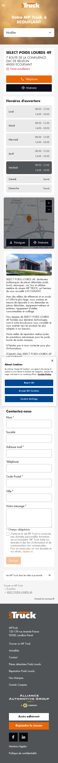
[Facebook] (13, 737)
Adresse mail (14, 447)
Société (10, 432)
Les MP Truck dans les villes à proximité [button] (24, 575)
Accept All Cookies (29, 391)
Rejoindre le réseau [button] (29, 725)
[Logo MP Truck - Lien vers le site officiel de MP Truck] (30, 5)
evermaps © (49, 599)
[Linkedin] (23, 737)
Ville (8, 491)
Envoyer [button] (13, 560)
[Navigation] (3, 5)
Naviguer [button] (19, 242)
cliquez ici (27, 551)
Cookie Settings (29, 399)
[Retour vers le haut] (47, 746)
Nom (9, 417)
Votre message (15, 506)
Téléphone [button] (31, 79)
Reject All (29, 383)
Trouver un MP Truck (13, 586)
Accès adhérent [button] (28, 716)
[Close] (52, 360)
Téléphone (12, 461)
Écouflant (11, 589)
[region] (28, 381)
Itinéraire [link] (31, 88)
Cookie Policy (44, 374)
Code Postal (13, 476)
